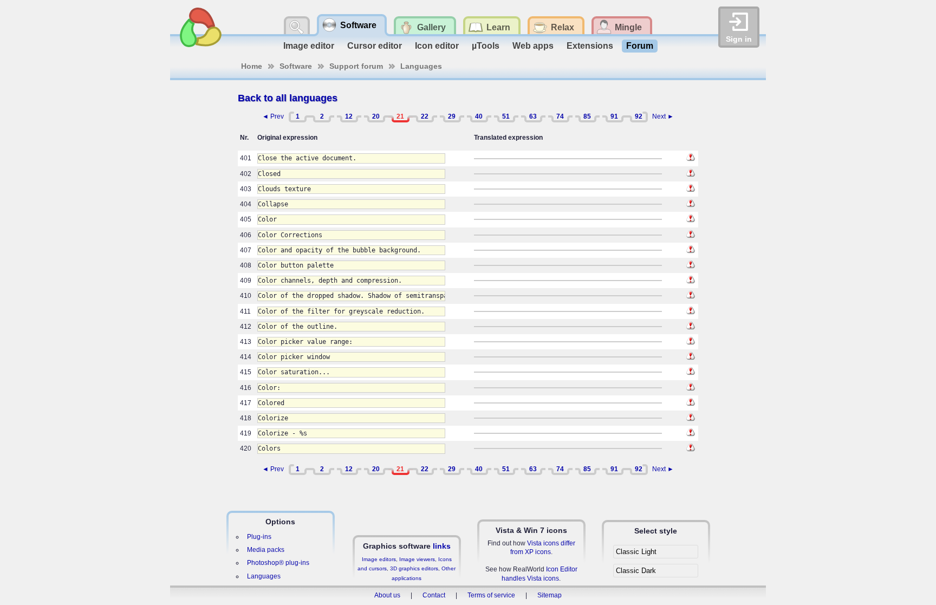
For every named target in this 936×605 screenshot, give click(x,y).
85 (587, 116)
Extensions (590, 45)
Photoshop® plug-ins (278, 563)
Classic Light (636, 552)
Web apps (533, 45)
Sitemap (549, 595)
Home (251, 66)
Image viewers (417, 559)
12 (349, 116)
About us (387, 595)
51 (506, 116)
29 (452, 116)
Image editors (379, 559)
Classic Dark (636, 571)
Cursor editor (374, 45)
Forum (639, 45)
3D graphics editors (414, 568)
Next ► (663, 116)
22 (424, 116)
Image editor (308, 45)
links (442, 546)
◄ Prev (273, 116)
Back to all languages (287, 98)
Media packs (265, 550)
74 (560, 116)
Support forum (356, 66)
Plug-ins (259, 537)
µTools (485, 45)
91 (614, 116)
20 (376, 116)
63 (533, 116)
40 (479, 116)
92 (638, 116)
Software (296, 66)
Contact (433, 595)
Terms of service (491, 595)
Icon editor (437, 45)
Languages (421, 66)
